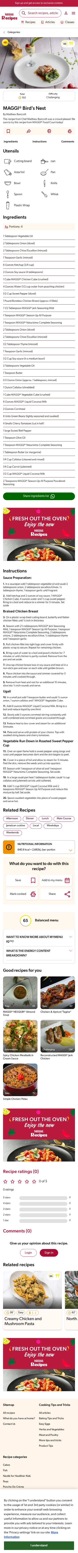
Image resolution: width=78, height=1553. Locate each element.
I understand (39, 1545)
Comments (67, 141)
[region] (39, 1521)
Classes (69, 22)
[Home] (10, 17)
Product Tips (46, 1446)
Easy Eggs (44, 1424)
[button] (68, 43)
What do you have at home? (19, 1418)
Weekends (12, 832)
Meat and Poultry (48, 1435)
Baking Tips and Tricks (51, 1418)
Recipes (30, 22)
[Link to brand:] (5, 42)
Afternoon (12, 818)
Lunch (45, 818)
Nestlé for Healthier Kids (17, 1476)
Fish (5, 1470)
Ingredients (11, 141)
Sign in (48, 1252)
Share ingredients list (36, 496)
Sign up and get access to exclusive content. (39, 3)
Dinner (30, 818)
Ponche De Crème (13, 1487)
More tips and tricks (50, 1440)
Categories (14, 32)
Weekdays (53, 825)
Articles (50, 22)
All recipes (9, 1413)
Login (28, 1252)
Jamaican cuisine (15, 825)
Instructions (40, 141)
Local (36, 825)
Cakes (6, 1465)
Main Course (64, 818)
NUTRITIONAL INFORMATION (36, 847)
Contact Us (9, 1424)
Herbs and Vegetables (51, 1429)
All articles (45, 1413)
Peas (5, 1481)
